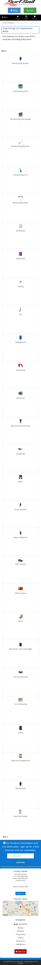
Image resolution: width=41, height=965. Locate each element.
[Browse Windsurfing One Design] (20, 114)
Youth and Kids (20, 509)
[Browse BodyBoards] (20, 337)
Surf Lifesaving (20, 704)
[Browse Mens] (20, 477)
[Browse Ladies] (20, 728)
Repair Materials (20, 537)
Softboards (20, 258)
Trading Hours (20, 944)
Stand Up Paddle (20, 816)
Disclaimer (20, 931)
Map (15, 10)
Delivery (20, 928)
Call (31, 10)
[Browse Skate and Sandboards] (20, 756)
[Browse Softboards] (20, 254)
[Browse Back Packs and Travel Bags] (20, 644)
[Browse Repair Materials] (20, 533)
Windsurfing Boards (20, 63)
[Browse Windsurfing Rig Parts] (20, 142)
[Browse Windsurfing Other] (20, 198)
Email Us (21, 893)
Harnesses (20, 398)
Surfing (20, 286)
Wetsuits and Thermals (20, 426)
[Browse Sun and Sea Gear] (20, 672)
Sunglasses (20, 454)
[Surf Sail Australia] (20, 908)
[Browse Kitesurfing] (20, 365)
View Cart (21, 951)
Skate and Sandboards (20, 760)
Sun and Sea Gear (20, 677)
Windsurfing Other (20, 203)
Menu (5, 17)
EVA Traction (20, 564)
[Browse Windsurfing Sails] (20, 86)
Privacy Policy (20, 934)
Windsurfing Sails (20, 91)
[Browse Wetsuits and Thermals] (20, 421)
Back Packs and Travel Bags (20, 649)
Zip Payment (22, 924)
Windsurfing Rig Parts (20, 146)
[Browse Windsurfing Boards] (20, 58)
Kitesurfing (20, 370)
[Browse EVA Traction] (20, 560)
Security (20, 938)
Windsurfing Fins (20, 175)
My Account (20, 941)
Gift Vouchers (20, 593)
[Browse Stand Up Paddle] (20, 811)
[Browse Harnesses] (20, 393)
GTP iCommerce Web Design (15, 961)
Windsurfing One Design (20, 119)
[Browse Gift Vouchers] (20, 588)
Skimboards (20, 788)
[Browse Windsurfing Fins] (20, 170)
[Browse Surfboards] (20, 226)
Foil (20, 314)
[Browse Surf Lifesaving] (20, 700)
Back (5, 51)
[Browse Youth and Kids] (20, 505)
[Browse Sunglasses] (20, 449)
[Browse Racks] (20, 616)
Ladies (20, 732)
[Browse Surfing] (20, 282)
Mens (20, 481)
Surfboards (20, 230)
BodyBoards (20, 342)
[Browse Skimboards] (20, 784)
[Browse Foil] (20, 309)
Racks (20, 621)
